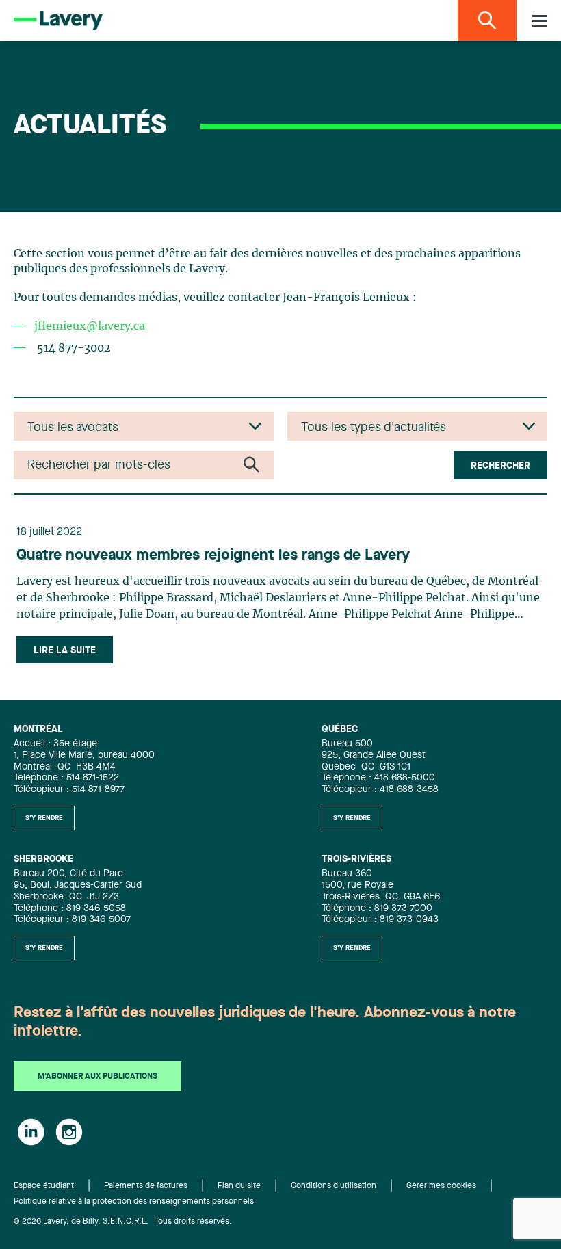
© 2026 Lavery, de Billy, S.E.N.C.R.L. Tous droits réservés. (123, 1222)
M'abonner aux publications (97, 1077)
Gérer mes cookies (441, 1186)
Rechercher (500, 466)
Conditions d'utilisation (333, 1186)
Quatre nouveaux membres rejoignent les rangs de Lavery (213, 555)
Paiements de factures (145, 1186)
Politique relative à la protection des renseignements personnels (134, 1202)
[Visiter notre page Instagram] (69, 1132)
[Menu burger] (539, 20)
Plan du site (239, 1186)
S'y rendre (44, 818)
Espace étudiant (44, 1186)
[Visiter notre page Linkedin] (31, 1132)
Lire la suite (65, 650)
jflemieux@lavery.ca (89, 326)
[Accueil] (58, 20)
